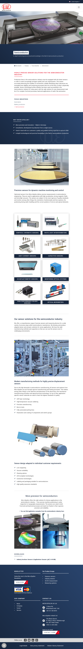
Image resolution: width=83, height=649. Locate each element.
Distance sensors (50, 576)
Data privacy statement (37, 646)
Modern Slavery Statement (55, 646)
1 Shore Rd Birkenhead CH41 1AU (52, 607)
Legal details (23, 646)
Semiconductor (20, 107)
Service (19, 610)
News (18, 604)
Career (19, 608)
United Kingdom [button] (75, 1)
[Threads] (36, 640)
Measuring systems (50, 583)
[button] (4, 645)
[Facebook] (25, 640)
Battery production (19, 104)
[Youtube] (29, 640)
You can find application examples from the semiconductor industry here (42, 511)
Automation (17, 102)
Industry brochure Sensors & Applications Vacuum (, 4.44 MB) (36, 559)
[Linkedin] (33, 640)
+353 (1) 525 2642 (51, 625)
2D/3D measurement (51, 581)
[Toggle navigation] (79, 7)
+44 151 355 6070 (51, 611)
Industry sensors (50, 579)
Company (19, 606)
